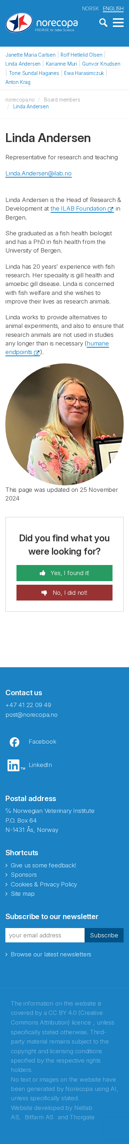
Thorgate (82, 1117)
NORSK (90, 8)
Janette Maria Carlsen (30, 55)
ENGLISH (113, 8)
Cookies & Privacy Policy (44, 884)
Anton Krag (17, 82)
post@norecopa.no (31, 714)
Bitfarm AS (39, 1117)
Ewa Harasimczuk (84, 73)
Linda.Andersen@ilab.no (38, 173)
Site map (22, 893)
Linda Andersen (22, 64)
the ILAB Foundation (78, 208)
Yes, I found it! (69, 572)
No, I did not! (69, 592)
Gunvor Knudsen (101, 64)
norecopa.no (20, 100)
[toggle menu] (118, 23)
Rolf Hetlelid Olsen (81, 55)
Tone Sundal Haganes (34, 73)
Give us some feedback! (43, 865)
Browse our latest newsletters (51, 954)
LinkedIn (40, 764)
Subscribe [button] (104, 935)
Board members (62, 100)
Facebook (42, 741)
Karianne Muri (61, 64)
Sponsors (24, 874)
